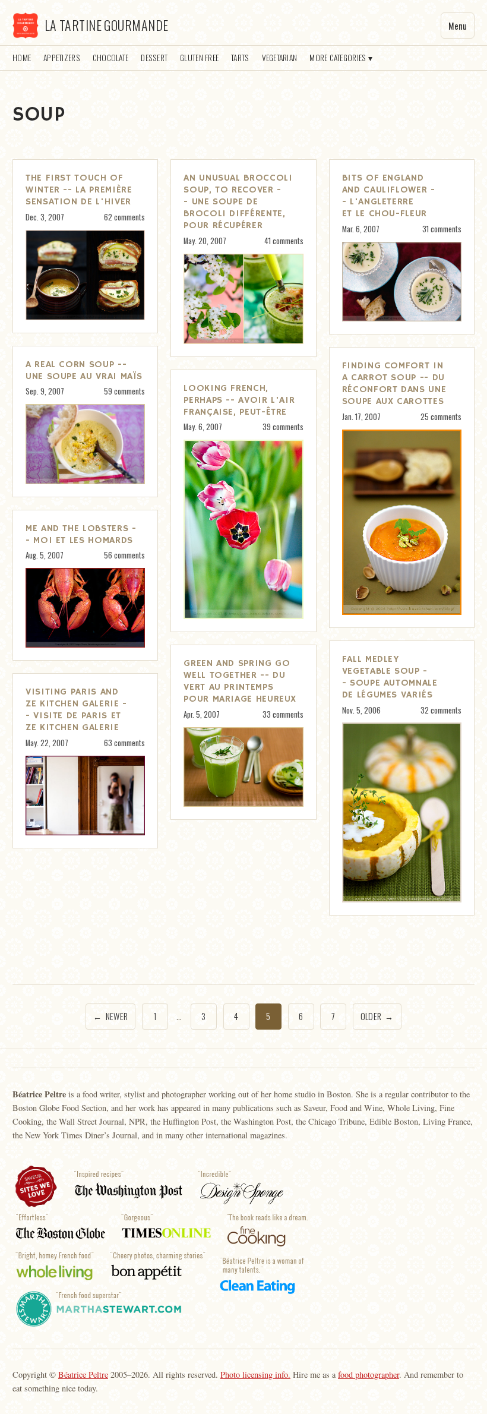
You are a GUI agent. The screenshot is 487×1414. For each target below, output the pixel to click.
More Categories (337, 58)
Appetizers (61, 58)
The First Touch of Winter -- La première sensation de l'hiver (79, 190)
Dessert (154, 58)
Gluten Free (199, 58)
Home (21, 58)
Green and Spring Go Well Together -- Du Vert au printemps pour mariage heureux (240, 681)
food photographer (368, 1374)
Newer (110, 1016)
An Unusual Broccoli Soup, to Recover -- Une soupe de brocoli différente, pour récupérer (238, 202)
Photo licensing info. (255, 1374)
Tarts (240, 58)
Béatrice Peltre (83, 1374)
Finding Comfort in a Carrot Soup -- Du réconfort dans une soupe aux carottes (394, 384)
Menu (457, 26)
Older (377, 1016)
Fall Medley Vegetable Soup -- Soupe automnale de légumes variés (390, 677)
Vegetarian (280, 58)
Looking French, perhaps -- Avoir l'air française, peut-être (239, 400)
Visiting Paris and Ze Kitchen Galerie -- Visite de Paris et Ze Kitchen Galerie (76, 710)
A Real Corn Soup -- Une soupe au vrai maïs (84, 371)
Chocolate (110, 58)
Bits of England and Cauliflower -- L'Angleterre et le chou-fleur (388, 196)
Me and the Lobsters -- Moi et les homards (81, 535)
